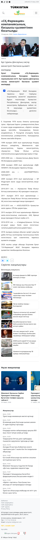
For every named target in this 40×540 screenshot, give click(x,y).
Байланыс (4, 501)
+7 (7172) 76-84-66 (10, 520)
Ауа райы (4, 529)
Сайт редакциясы (7, 505)
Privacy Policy (5, 509)
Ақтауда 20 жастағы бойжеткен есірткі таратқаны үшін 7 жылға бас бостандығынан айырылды (20, 449)
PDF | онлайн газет (8, 526)
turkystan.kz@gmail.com (13, 522)
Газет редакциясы (7, 503)
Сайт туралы (5, 507)
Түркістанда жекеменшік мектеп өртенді (18, 416)
